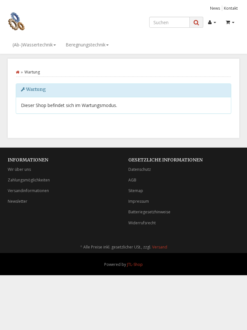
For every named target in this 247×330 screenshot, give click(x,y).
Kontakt (231, 8)
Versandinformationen (28, 190)
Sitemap (135, 190)
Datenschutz (139, 169)
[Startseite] (17, 72)
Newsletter (17, 201)
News (215, 8)
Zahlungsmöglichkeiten (29, 180)
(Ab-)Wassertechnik (33, 45)
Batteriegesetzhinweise (149, 212)
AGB (132, 180)
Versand (159, 247)
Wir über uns (19, 169)
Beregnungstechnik (85, 45)
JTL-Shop (135, 264)
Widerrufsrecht (142, 223)
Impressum (138, 201)
